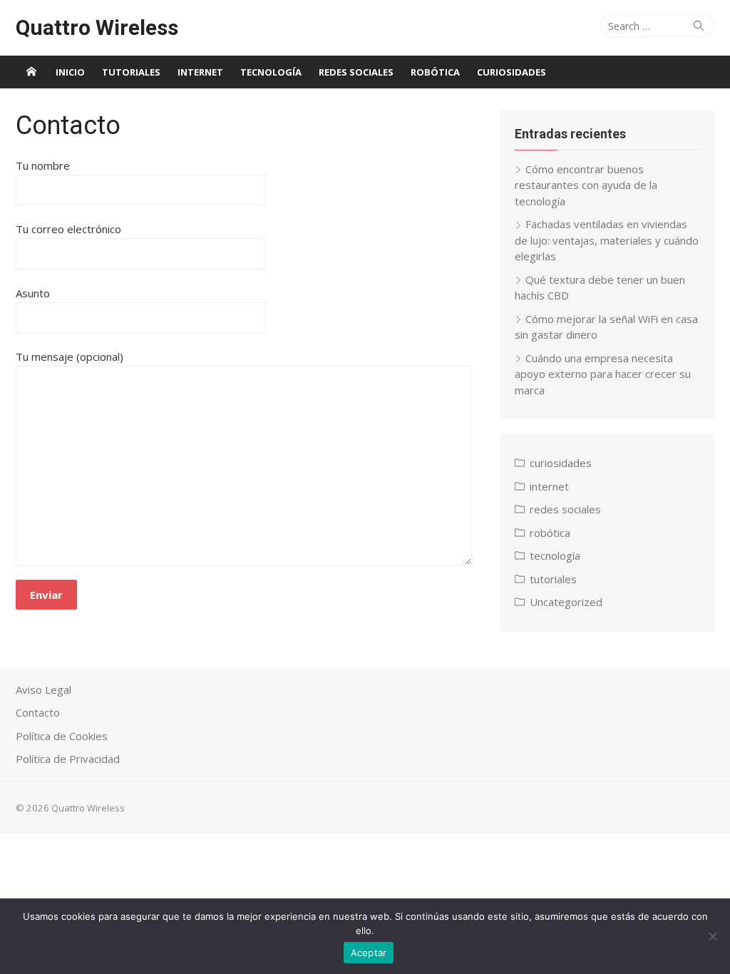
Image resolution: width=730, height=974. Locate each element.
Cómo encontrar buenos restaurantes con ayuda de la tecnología (586, 185)
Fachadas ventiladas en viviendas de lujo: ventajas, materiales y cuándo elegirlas (607, 240)
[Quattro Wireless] (31, 72)
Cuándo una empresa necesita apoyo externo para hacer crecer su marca (603, 374)
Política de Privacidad (68, 759)
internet (200, 72)
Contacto (38, 712)
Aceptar (369, 952)
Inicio (70, 72)
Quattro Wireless (97, 27)
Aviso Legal (43, 689)
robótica (435, 72)
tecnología (271, 72)
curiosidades (511, 72)
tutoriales (131, 72)
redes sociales (356, 72)
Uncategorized (566, 602)
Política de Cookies (62, 736)
